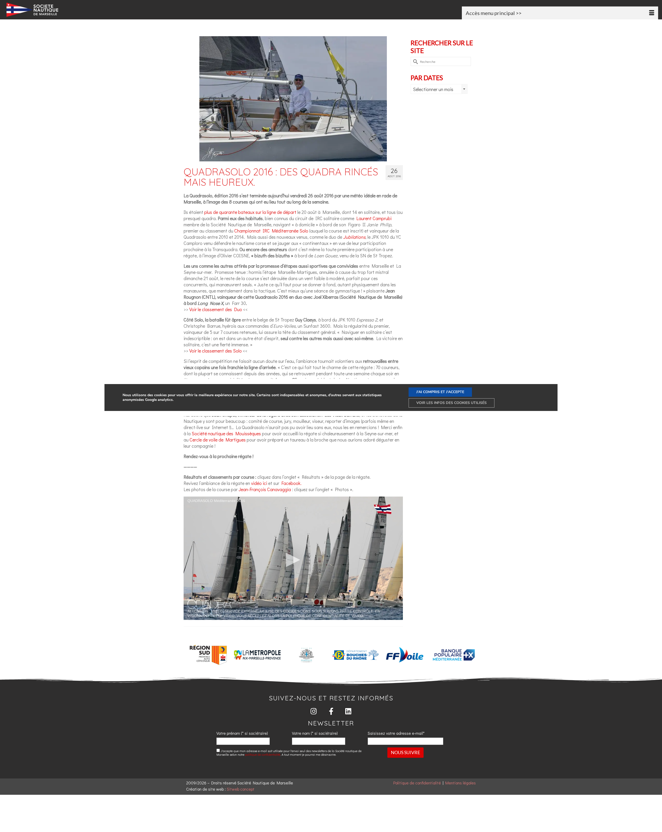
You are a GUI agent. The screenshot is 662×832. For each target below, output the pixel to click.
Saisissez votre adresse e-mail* (396, 733)
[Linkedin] (348, 711)
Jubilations (354, 237)
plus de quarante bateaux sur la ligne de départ (250, 212)
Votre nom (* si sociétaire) (315, 733)
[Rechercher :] (441, 61)
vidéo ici (259, 483)
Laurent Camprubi (374, 218)
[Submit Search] (414, 61)
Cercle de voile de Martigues (218, 440)
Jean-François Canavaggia (265, 489)
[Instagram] (313, 711)
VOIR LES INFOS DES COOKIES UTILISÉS (451, 402)
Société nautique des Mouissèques (226, 433)
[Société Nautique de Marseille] (111, 10)
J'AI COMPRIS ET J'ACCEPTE (440, 391)
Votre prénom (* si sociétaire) (242, 733)
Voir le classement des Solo (215, 351)
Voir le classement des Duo (215, 309)
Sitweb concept (240, 789)
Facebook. (291, 483)
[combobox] (439, 89)
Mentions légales (460, 782)
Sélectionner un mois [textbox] (433, 89)
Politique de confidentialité (417, 782)
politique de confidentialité (262, 754)
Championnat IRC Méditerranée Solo (271, 231)
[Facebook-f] (331, 711)
